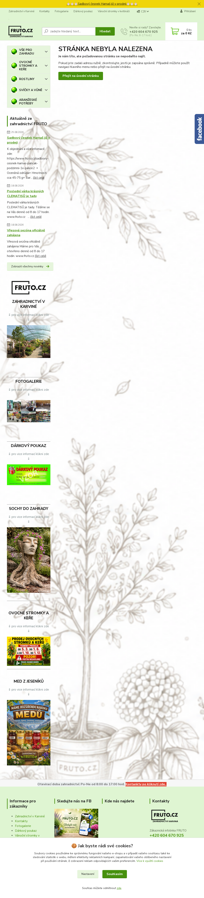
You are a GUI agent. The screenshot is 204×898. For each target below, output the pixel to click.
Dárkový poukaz (83, 11)
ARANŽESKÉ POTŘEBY (28, 101)
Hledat (105, 31)
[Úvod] (23, 31)
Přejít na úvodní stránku (81, 76)
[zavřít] (199, 4)
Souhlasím (115, 874)
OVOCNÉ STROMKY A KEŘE (28, 65)
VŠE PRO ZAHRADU (26, 52)
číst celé (38, 178)
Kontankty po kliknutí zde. (146, 784)
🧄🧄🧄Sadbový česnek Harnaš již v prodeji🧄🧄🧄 (102, 4)
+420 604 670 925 (143, 32)
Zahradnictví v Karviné (21, 11)
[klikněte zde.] (29, 411)
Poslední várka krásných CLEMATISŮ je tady (25, 193)
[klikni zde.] (76, 823)
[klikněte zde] (29, 341)
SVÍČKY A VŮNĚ (30, 90)
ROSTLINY (26, 79)
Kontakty (44, 11)
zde (119, 888)
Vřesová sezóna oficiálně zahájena (26, 232)
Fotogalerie (61, 11)
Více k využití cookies (149, 861)
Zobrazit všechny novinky (27, 266)
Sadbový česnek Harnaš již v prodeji (28, 140)
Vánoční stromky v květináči (114, 11)
